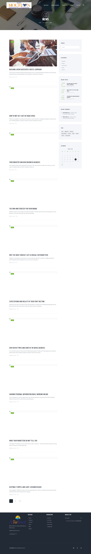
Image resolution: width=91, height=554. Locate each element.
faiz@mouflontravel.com (14, 530)
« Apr (62, 164)
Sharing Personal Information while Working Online (28, 394)
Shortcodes (49, 524)
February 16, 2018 (12, 448)
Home (30, 518)
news (73, 133)
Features (30, 520)
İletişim (30, 528)
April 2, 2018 (11, 169)
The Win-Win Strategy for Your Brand (23, 209)
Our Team (49, 520)
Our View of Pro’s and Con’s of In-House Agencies (27, 348)
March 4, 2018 (12, 262)
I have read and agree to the (73, 520)
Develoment (64, 65)
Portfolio (30, 522)
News (12, 41)
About (30, 524)
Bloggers (64, 61)
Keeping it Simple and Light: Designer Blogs (25, 487)
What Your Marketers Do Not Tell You (23, 441)
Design (63, 63)
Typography (49, 526)
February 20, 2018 (12, 401)
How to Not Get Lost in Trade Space (22, 116)
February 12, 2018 (12, 494)
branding (66, 131)
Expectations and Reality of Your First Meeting (27, 301)
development (64, 133)
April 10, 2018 (69, 86)
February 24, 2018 (12, 355)
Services (49, 518)
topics (63, 135)
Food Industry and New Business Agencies (24, 162)
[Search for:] (70, 47)
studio (77, 133)
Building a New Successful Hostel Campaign (25, 69)
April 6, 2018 (11, 123)
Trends (63, 69)
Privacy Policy (78, 520)
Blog (30, 526)
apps (62, 131)
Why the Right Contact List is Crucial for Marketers (28, 255)
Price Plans (49, 522)
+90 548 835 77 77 (13, 534)
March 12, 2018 (12, 216)
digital (69, 133)
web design (68, 135)
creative (71, 131)
